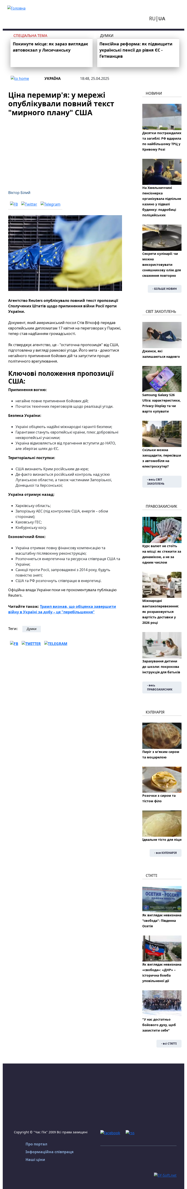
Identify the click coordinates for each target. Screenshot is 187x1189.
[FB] (14, 204)
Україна (52, 78)
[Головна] (16, 7)
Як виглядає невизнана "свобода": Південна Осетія (161, 920)
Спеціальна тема (30, 35)
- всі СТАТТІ (169, 1043)
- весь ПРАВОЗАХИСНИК (159, 687)
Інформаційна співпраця (49, 1151)
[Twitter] (29, 204)
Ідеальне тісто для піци (162, 839)
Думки (106, 35)
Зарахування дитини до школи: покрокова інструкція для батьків (161, 666)
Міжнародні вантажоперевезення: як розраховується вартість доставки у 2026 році (160, 611)
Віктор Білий (19, 192)
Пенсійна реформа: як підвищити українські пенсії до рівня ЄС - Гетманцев (135, 50)
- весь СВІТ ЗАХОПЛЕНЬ (155, 482)
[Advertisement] (65, 151)
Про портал (36, 1144)
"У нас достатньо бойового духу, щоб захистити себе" (159, 1024)
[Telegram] (50, 204)
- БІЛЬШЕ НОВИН (165, 289)
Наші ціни (35, 1159)
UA (161, 18)
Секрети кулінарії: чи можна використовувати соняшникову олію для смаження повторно (161, 264)
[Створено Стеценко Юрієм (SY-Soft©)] (165, 1174)
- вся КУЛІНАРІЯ (165, 853)
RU (152, 18)
